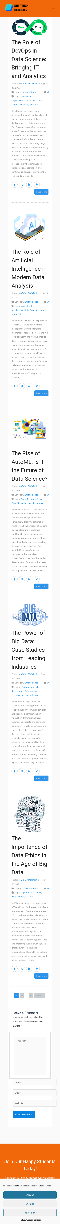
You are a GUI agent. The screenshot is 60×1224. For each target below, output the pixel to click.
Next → (40, 995)
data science (36, 499)
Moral (30, 896)
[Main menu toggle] (53, 8)
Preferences (30, 1212)
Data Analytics (31, 310)
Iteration (33, 104)
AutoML (25, 499)
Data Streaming (19, 503)
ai (21, 306)
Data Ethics (35, 892)
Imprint (37, 1219)
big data (25, 687)
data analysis (31, 100)
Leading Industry (32, 695)
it (21, 314)
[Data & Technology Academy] (16, 8)
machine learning (36, 503)
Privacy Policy (27, 1219)
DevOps (24, 104)
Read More (41, 191)
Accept (30, 1194)
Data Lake (35, 687)
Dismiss (30, 1203)
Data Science (31, 92)
